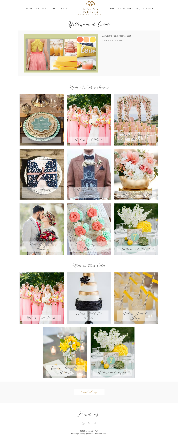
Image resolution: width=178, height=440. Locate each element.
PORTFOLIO (41, 9)
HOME (29, 9)
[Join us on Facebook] (95, 423)
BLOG (113, 9)
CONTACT (148, 9)
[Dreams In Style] (90, 8)
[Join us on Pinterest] (89, 423)
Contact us (89, 392)
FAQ (138, 9)
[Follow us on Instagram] (83, 423)
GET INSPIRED (125, 9)
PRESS (64, 9)
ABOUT (54, 9)
